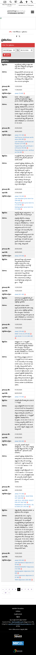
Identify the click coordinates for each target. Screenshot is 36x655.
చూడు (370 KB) (19, 256)
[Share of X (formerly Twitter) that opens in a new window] (19, 36)
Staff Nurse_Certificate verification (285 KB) (24, 138)
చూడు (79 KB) (19, 93)
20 (5, 593)
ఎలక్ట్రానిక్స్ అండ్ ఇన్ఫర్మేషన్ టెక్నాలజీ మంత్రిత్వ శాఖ (19, 624)
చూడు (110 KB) (19, 397)
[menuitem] (4, 2)
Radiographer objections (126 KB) (24, 572)
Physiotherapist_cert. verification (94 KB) (24, 151)
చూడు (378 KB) (19, 331)
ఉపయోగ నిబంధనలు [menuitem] (18, 608)
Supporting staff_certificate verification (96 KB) (24, 147)
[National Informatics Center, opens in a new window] (18, 643)
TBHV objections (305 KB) (23, 580)
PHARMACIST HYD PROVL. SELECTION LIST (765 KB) (24, 506)
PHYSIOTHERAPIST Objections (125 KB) (24, 568)
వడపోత (7, 55)
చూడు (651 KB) (19, 294)
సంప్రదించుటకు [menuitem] (18, 614)
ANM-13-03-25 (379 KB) (22, 334)
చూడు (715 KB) (19, 494)
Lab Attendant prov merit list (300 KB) (24, 200)
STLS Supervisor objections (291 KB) (24, 576)
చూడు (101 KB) (19, 135)
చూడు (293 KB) (19, 560)
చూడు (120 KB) (19, 196)
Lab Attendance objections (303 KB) (24, 564)
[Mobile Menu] (32, 12)
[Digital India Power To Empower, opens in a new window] (18, 651)
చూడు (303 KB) (19, 441)
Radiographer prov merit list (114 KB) (24, 208)
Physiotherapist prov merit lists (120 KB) (24, 204)
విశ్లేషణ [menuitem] (18, 617)
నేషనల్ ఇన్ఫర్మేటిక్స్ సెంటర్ (17, 622)
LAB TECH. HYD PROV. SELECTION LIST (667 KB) (24, 501)
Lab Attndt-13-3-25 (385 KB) (24, 336)
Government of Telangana (26, 5)
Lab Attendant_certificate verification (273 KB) (24, 143)
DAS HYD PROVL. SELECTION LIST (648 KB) (24, 497)
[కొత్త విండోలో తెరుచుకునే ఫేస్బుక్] (16, 36)
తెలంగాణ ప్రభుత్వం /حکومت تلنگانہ (9, 5)
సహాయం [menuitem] (18, 611)
